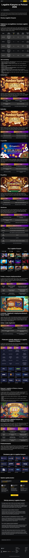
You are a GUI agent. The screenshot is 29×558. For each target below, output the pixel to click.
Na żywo (10, 251)
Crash (17, 251)
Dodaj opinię (24, 481)
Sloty (24, 251)
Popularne (3, 251)
